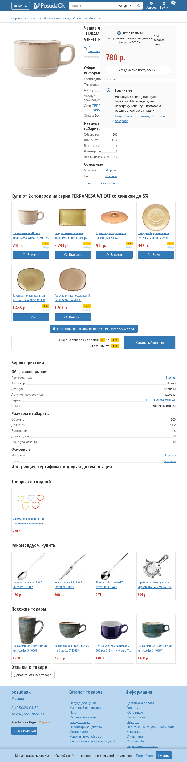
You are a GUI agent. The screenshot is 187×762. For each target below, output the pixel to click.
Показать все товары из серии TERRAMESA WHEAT (96, 328)
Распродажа (136, 717)
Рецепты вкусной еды (86, 736)
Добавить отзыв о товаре (33, 675)
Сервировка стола (83, 717)
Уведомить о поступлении (138, 70)
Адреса (151, 7)
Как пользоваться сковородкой (92, 741)
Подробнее (144, 755)
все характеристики (102, 183)
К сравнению (96, 48)
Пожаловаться (26, 730)
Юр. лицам (135, 712)
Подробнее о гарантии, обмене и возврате (140, 118)
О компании (136, 736)
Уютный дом (79, 731)
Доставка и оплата (140, 702)
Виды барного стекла (142, 745)
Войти (164, 7)
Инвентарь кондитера (86, 726)
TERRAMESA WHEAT (160, 400)
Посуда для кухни (83, 702)
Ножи (74, 712)
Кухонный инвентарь (85, 707)
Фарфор (111, 170)
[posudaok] (49, 6)
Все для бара (80, 721)
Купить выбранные (150, 342)
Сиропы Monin (137, 741)
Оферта (133, 721)
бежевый (111, 176)
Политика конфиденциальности (150, 726)
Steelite (171, 377)
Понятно (163, 755)
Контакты (133, 731)
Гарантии (133, 707)
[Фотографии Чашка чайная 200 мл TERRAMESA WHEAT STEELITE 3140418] (44, 58)
